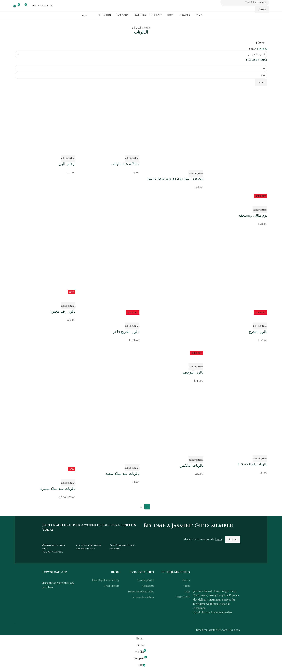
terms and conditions (143, 597)
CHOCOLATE (183, 597)
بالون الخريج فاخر (126, 331)
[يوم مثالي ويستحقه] (237, 140)
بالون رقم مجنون (62, 311)
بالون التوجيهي (192, 372)
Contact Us (148, 585)
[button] (195, 173)
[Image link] (216, 577)
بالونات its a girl (252, 464)
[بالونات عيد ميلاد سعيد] (109, 421)
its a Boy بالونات (125, 164)
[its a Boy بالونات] (109, 116)
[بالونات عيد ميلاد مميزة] (45, 426)
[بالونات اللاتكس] (173, 417)
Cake (187, 591)
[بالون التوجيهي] (173, 290)
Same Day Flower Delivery (105, 580)
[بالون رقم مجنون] (45, 259)
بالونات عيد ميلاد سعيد (122, 473)
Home (146, 27)
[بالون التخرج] (237, 269)
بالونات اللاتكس (191, 465)
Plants (187, 585)
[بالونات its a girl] (237, 416)
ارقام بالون (67, 164)
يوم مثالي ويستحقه (253, 215)
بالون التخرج (258, 331)
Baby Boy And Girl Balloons (175, 179)
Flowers (186, 580)
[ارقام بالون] (45, 116)
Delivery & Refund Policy (141, 591)
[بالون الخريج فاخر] (109, 269)
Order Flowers (111, 585)
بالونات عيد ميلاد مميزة (57, 488)
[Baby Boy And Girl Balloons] (173, 124)
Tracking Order (145, 580)
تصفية (261, 82)
